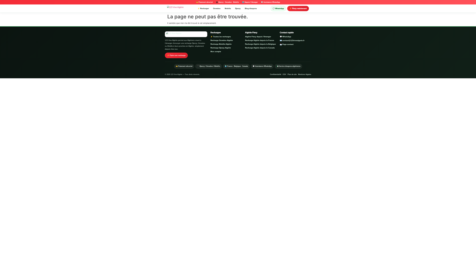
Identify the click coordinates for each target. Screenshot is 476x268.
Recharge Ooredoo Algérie (221, 40)
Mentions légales (304, 74)
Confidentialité (275, 74)
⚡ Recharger (203, 8)
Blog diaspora (251, 8)
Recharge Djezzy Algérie (220, 48)
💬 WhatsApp (278, 8)
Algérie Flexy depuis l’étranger (258, 37)
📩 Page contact (287, 44)
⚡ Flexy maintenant (298, 8)
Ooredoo (217, 8)
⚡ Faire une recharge (176, 55)
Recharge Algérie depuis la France (259, 40)
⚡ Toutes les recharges (220, 37)
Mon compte (215, 51)
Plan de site (292, 74)
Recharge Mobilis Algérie (221, 44)
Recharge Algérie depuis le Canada (260, 48)
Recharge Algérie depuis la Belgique (260, 44)
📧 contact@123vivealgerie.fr (292, 40)
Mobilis (228, 8)
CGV (284, 74)
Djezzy (238, 8)
